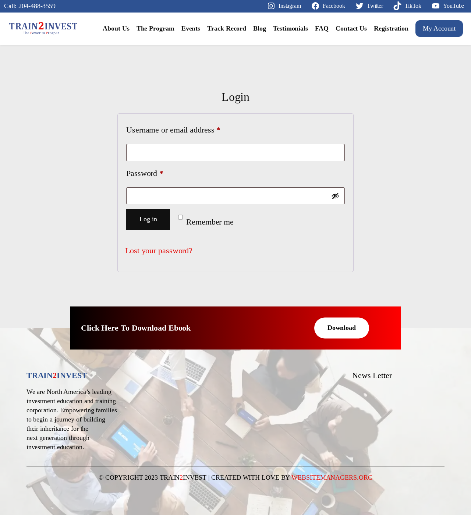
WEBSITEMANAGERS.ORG (331, 477)
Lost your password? (158, 250)
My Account (439, 28)
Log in (148, 219)
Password (159, 173)
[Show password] (335, 196)
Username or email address (188, 129)
